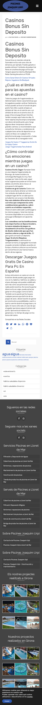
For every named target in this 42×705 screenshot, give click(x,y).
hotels (23, 357)
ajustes (30, 697)
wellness (20, 360)
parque (31, 357)
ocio (5, 396)
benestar (22, 355)
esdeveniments (7, 357)
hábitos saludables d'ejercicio (14, 381)
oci (5, 391)
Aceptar (7, 701)
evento (14, 357)
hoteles (19, 357)
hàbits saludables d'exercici (14, 386)
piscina (36, 357)
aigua (14, 354)
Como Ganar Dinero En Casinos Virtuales (20, 78)
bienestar (28, 355)
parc (27, 357)
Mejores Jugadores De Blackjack (17, 80)
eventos (7, 376)
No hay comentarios (28, 37)
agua (6, 354)
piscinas (9, 360)
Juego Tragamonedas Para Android (18, 147)
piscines (14, 360)
